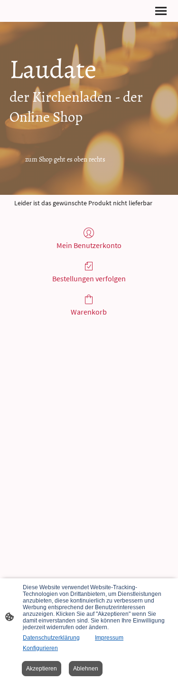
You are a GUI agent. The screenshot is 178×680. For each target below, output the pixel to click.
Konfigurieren (40, 648)
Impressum (109, 637)
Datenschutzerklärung (51, 637)
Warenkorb (89, 311)
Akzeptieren (41, 668)
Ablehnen (85, 668)
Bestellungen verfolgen (89, 278)
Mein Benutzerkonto (89, 245)
